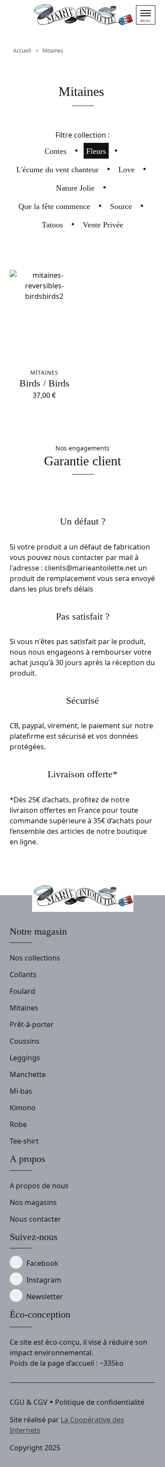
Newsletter (44, 1296)
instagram (43, 1280)
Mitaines (52, 50)
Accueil (22, 50)
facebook (42, 1263)
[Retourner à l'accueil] (82, 15)
